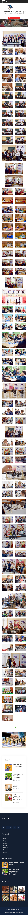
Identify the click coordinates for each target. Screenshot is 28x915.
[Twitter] (7, 827)
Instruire (5, 847)
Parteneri (5, 850)
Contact (5, 852)
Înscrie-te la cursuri (14, 18)
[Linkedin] (10, 827)
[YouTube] (18, 827)
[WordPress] (14, 827)
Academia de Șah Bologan (15, 12)
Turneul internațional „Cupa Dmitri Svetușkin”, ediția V (17, 798)
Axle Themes (19, 912)
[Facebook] (3, 827)
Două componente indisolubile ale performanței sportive (15, 871)
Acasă (4, 838)
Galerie (5, 843)
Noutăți (5, 845)
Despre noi (6, 841)
